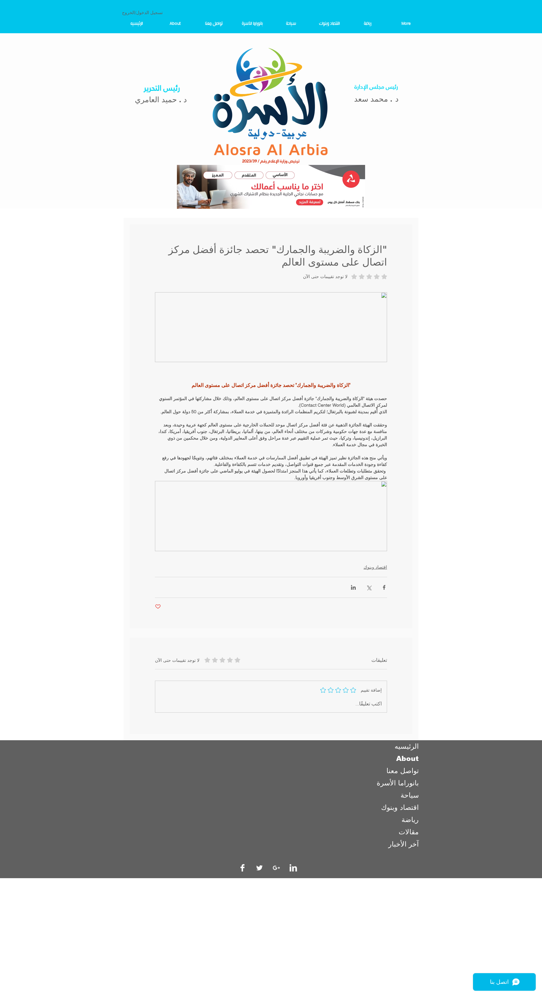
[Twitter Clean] (259, 868)
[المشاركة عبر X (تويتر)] (369, 587)
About (407, 758)
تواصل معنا (402, 771)
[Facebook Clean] (242, 868)
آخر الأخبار (403, 844)
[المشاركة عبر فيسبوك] (384, 587)
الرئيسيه (407, 746)
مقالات (409, 832)
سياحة (410, 795)
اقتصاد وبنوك (375, 567)
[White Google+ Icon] (276, 868)
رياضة (410, 820)
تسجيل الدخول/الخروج (142, 12)
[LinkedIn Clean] (293, 868)
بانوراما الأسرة (398, 783)
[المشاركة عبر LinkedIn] (353, 587)
